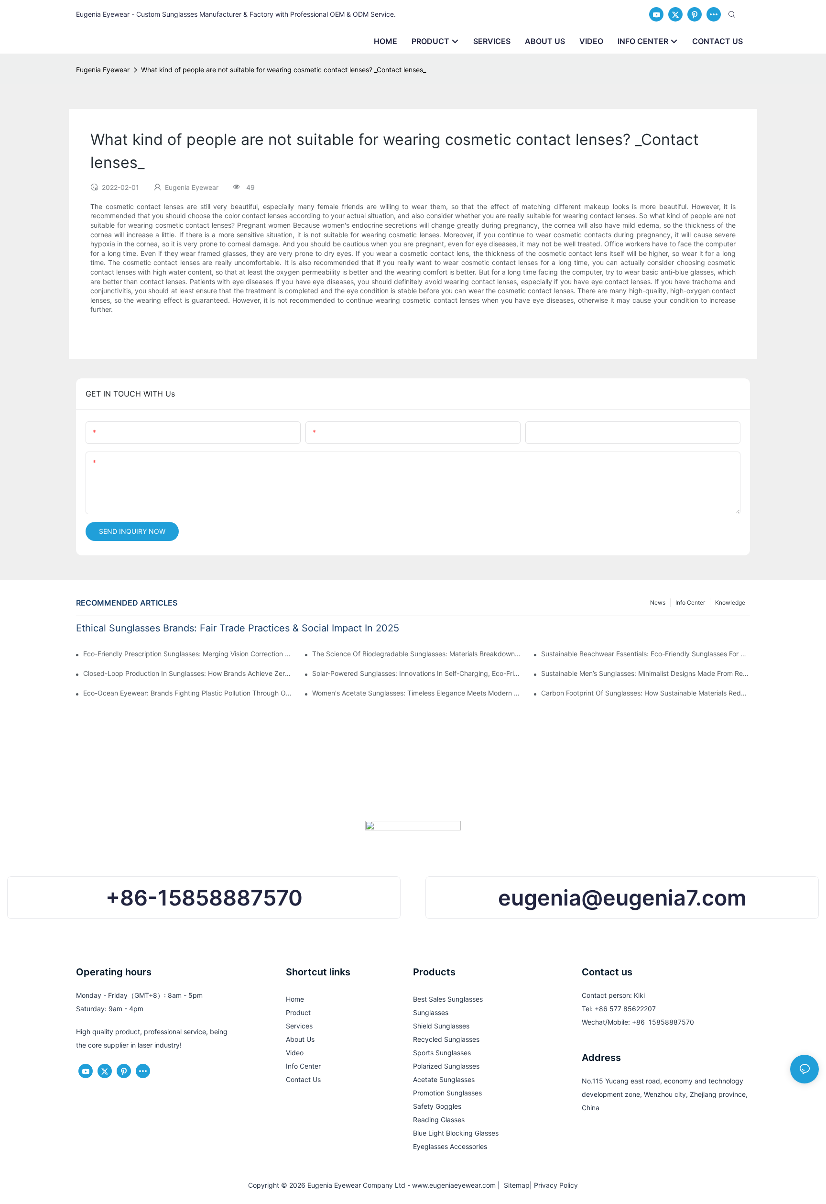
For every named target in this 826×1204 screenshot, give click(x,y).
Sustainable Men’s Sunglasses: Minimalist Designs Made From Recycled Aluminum (645, 673)
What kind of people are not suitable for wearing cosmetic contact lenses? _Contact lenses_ (283, 70)
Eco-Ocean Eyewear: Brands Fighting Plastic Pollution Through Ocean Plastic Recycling (187, 693)
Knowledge (730, 602)
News (657, 602)
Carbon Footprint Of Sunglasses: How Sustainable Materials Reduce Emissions (645, 693)
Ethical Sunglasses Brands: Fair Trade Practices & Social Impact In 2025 (237, 628)
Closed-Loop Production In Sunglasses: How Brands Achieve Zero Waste (187, 673)
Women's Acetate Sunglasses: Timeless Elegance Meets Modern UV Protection (416, 693)
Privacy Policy (556, 1185)
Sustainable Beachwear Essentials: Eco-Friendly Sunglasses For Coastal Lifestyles (645, 654)
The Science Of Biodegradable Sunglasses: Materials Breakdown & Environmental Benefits (416, 654)
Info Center (690, 602)
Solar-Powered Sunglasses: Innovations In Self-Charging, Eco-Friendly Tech (416, 673)
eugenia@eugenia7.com (622, 897)
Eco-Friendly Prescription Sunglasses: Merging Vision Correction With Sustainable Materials (187, 654)
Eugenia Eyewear (103, 70)
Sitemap (515, 1185)
